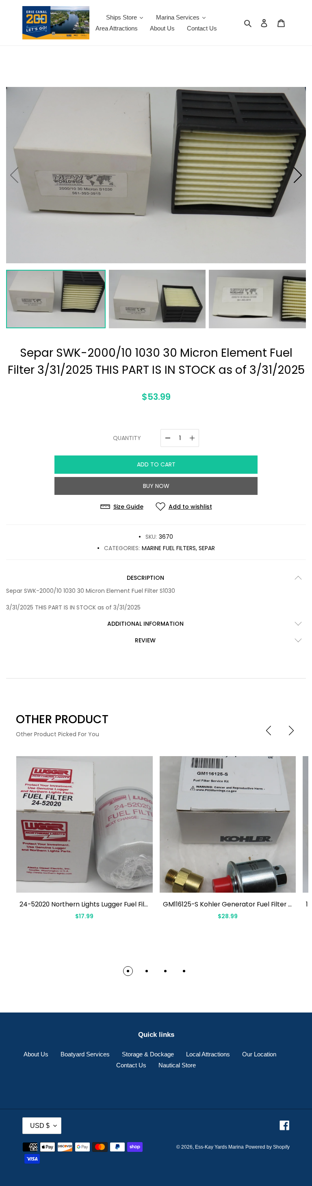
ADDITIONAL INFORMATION (145, 624)
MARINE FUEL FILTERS (169, 548)
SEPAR (207, 548)
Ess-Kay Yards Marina (219, 1147)
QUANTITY (127, 438)
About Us (36, 1054)
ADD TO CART (156, 464)
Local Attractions (208, 1054)
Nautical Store (177, 1065)
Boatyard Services (85, 1054)
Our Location (259, 1054)
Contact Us (131, 1065)
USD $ (40, 1125)
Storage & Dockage (148, 1054)
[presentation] (268, 730)
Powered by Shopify (267, 1147)
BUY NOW (156, 486)
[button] (298, 175)
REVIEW (145, 640)
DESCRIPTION (145, 578)
